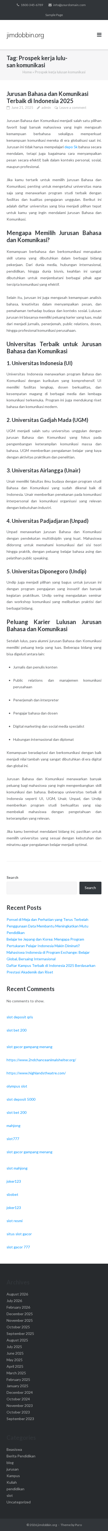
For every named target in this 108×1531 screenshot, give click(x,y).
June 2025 (15, 1353)
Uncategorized (19, 1502)
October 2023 (18, 1412)
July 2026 (14, 1300)
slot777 (13, 1138)
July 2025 (14, 1346)
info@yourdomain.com (69, 5)
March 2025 (16, 1373)
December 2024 (20, 1392)
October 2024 (18, 1399)
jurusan (13, 1469)
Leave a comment (73, 107)
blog (10, 1462)
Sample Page (54, 15)
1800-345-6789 (32, 5)
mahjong (13, 1125)
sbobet (12, 1194)
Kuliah (12, 1482)
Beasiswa (14, 1449)
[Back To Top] (95, 1518)
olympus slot (17, 1086)
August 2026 (17, 1294)
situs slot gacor (19, 1234)
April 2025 (15, 1366)
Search (12, 877)
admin (46, 107)
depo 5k (71, 147)
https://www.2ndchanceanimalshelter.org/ (41, 1060)
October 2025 (18, 1327)
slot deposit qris (20, 1017)
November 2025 (20, 1320)
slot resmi (15, 1220)
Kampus (13, 1475)
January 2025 (17, 1386)
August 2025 (17, 1340)
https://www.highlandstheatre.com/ (36, 1073)
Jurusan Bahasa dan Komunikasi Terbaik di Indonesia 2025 (47, 97)
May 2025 (15, 1360)
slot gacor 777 (18, 1247)
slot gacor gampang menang (29, 1046)
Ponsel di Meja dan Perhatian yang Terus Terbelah (47, 919)
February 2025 (18, 1379)
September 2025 (20, 1333)
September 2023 (20, 1418)
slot (10, 1495)
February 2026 (18, 1307)
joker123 (14, 1181)
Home (27, 72)
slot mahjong (17, 1168)
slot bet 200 (16, 1030)
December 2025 (20, 1313)
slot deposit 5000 (21, 1099)
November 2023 (20, 1405)
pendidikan (15, 1489)
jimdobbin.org (47, 1525)
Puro (78, 1525)
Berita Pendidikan (21, 1456)
